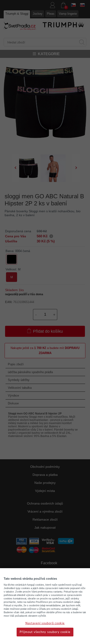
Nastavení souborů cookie (45, 623)
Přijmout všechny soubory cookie (45, 632)
